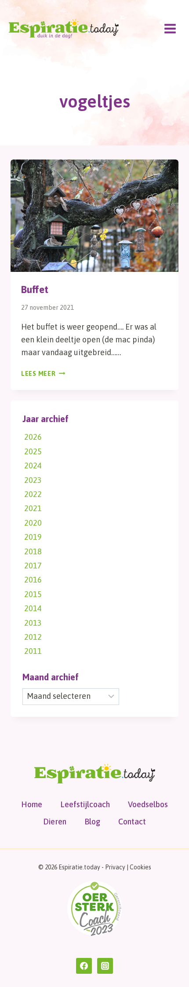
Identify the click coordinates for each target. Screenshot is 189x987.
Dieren (54, 821)
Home (31, 804)
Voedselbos (148, 804)
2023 (33, 480)
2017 (33, 565)
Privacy (115, 867)
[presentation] (94, 216)
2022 (33, 494)
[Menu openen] (170, 28)
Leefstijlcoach (85, 804)
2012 (33, 637)
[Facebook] (84, 966)
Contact (132, 821)
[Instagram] (105, 966)
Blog (92, 821)
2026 (33, 437)
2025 (33, 451)
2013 (33, 622)
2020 (33, 522)
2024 (33, 465)
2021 (33, 508)
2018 (33, 551)
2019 (33, 537)
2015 (33, 594)
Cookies (140, 867)
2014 (33, 608)
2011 (33, 651)
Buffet (34, 289)
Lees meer (43, 373)
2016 (33, 579)
